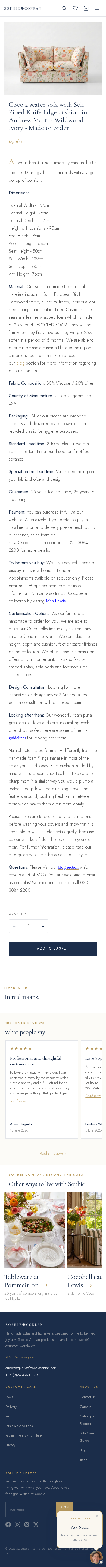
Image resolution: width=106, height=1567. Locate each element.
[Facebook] (8, 1524)
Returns (10, 1416)
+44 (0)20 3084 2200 (22, 1374)
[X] (36, 1524)
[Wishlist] (75, 8)
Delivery (11, 1406)
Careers (85, 1406)
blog (20, 363)
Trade (83, 1459)
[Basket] (86, 8)
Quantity (17, 913)
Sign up (64, 1509)
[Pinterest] (26, 1524)
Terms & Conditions (19, 1425)
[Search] (64, 8)
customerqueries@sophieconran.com (31, 1367)
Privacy (10, 1444)
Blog (83, 1450)
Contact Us (87, 1396)
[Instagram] (17, 1524)
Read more (18, 1101)
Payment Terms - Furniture (23, 1435)
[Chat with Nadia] (96, 1557)
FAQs (9, 1396)
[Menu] (97, 8)
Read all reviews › (53, 1153)
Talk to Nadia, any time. (20, 1357)
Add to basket (53, 948)
